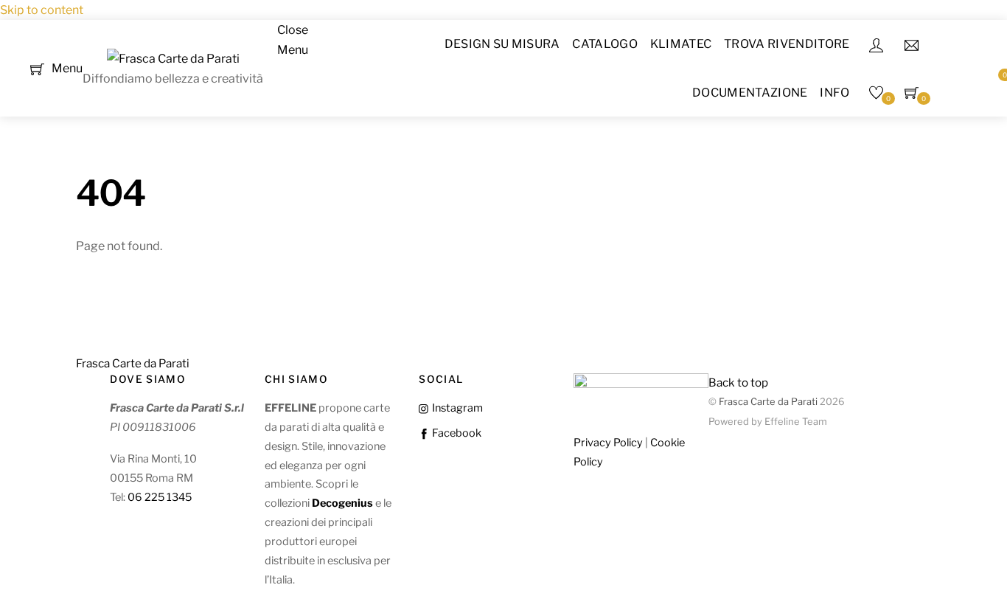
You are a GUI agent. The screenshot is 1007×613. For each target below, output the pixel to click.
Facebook (455, 433)
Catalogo (605, 44)
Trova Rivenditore (786, 44)
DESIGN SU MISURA (502, 44)
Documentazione (749, 93)
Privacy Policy (608, 442)
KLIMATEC (681, 44)
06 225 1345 (160, 497)
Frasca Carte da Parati (768, 401)
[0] (37, 67)
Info (834, 93)
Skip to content (41, 10)
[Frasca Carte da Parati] (173, 59)
